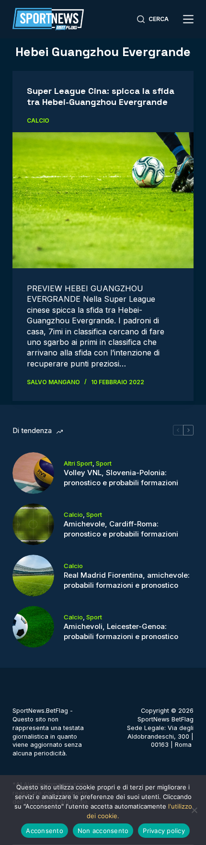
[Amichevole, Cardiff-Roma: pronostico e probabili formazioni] (33, 524)
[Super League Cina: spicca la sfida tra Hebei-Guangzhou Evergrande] (103, 200)
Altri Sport (78, 463)
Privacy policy (164, 830)
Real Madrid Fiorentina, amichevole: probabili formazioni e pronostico (127, 580)
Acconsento (44, 830)
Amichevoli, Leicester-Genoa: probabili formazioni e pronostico (121, 631)
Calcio (38, 120)
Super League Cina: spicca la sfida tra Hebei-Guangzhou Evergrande (100, 96)
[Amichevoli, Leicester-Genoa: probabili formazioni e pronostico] (33, 627)
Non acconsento (103, 830)
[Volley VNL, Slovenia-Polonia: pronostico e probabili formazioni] (33, 473)
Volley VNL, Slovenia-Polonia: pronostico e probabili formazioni (121, 477)
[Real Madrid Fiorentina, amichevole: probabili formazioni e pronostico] (33, 575)
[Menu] (188, 19)
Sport (104, 463)
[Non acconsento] (194, 810)
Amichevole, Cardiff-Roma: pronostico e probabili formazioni (121, 528)
